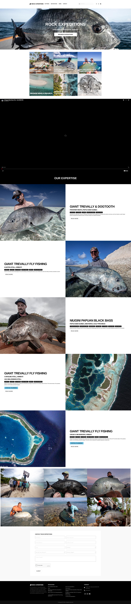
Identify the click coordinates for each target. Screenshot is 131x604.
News (49, 588)
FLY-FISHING (104, 326)
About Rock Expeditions (70, 586)
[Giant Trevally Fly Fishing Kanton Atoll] (65, 63)
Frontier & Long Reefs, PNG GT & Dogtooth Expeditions (73, 593)
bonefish (7, 269)
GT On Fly (12, 269)
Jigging (83, 212)
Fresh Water (111, 326)
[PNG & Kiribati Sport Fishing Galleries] (65, 85)
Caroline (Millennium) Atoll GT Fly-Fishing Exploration (55, 595)
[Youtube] (101, 4)
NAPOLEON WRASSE (91, 212)
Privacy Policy (68, 594)
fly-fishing (18, 269)
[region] (65, 29)
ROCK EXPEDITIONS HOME (52, 586)
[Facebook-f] (96, 4)
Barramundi (92, 326)
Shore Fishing (99, 212)
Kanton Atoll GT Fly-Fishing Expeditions (55, 592)
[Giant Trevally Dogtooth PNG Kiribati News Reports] (41, 85)
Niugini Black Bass (84, 326)
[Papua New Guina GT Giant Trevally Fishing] (90, 63)
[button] (1, 29)
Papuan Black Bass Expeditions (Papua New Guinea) (74, 590)
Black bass (98, 326)
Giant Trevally (25, 269)
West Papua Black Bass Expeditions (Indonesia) (54, 590)
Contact (65, 3)
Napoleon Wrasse (38, 269)
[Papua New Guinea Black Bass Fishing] (41, 63)
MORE (60, 3)
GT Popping (78, 212)
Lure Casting (118, 326)
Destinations (54, 3)
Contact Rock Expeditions (70, 596)
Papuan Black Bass (74, 326)
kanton (31, 269)
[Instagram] (98, 4)
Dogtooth (72, 212)
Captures (47, 3)
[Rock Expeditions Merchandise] (90, 85)
